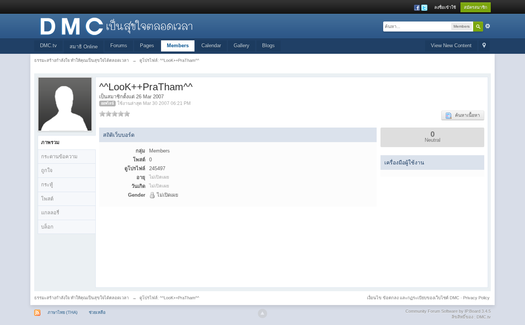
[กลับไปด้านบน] (262, 313)
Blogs (268, 45)
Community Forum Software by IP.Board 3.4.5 (448, 311)
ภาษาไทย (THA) (63, 312)
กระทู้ (47, 184)
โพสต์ (47, 199)
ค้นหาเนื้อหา (466, 115)
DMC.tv (48, 45)
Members (178, 45)
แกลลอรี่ (50, 213)
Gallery (241, 45)
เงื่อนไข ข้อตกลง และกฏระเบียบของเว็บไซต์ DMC (413, 297)
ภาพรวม (50, 142)
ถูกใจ (47, 170)
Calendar (211, 45)
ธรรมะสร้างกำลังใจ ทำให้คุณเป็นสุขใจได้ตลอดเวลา (81, 297)
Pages (147, 45)
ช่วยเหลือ (97, 312)
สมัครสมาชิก (475, 7)
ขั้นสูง (488, 26)
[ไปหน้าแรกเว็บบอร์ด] (116, 25)
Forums (118, 45)
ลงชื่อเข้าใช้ (445, 7)
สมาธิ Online (84, 47)
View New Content (451, 45)
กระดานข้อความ (59, 156)
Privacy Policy (476, 297)
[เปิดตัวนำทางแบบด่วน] (484, 45)
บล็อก (47, 227)
